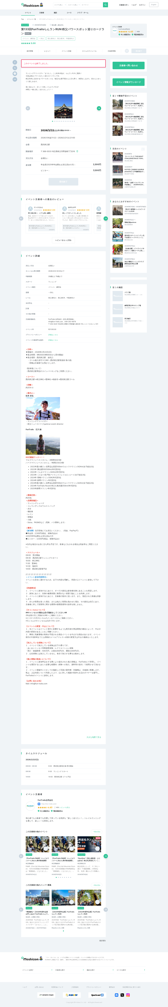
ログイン (142, 5)
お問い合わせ (39, 987)
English (153, 4)
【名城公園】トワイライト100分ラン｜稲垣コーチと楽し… (135, 249)
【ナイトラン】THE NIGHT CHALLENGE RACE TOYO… (134, 157)
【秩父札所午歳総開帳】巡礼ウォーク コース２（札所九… (134, 131)
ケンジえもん (38, 207)
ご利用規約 (75, 987)
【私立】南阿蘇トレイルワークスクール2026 (135, 210)
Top (22, 19)
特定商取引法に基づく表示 (131, 987)
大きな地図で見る (94, 737)
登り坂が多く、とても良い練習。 (40, 213)
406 (138, 31)
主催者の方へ (124, 5)
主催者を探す (60, 970)
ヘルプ (134, 5)
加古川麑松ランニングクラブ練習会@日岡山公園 (134, 263)
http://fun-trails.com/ (48, 804)
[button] (52, 121)
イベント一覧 (31, 19)
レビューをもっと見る (63, 240)
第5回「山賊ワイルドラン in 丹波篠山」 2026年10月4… (134, 184)
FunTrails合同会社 (124, 29)
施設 (55, 13)
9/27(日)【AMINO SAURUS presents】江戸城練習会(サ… (135, 170)
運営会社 (112, 987)
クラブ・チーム (82, 13)
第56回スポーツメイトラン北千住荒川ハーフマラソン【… (134, 236)
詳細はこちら (53, 335)
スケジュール (89, 51)
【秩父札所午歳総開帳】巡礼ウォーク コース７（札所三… (134, 104)
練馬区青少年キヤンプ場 (133, 305)
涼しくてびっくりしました (71, 213)
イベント (28, 13)
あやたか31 (72, 207)
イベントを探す (27, 970)
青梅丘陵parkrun (130, 222)
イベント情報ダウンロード (128, 82)
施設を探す (91, 970)
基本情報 (30, 51)
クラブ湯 (128, 292)
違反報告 (102, 941)
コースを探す (121, 970)
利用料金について (57, 987)
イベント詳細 (66, 51)
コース (69, 13)
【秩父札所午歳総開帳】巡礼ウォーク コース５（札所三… (134, 118)
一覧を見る (96, 832)
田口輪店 (128, 318)
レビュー (47, 51)
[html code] (15, 79)
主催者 (41, 13)
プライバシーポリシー (93, 987)
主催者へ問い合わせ (128, 65)
